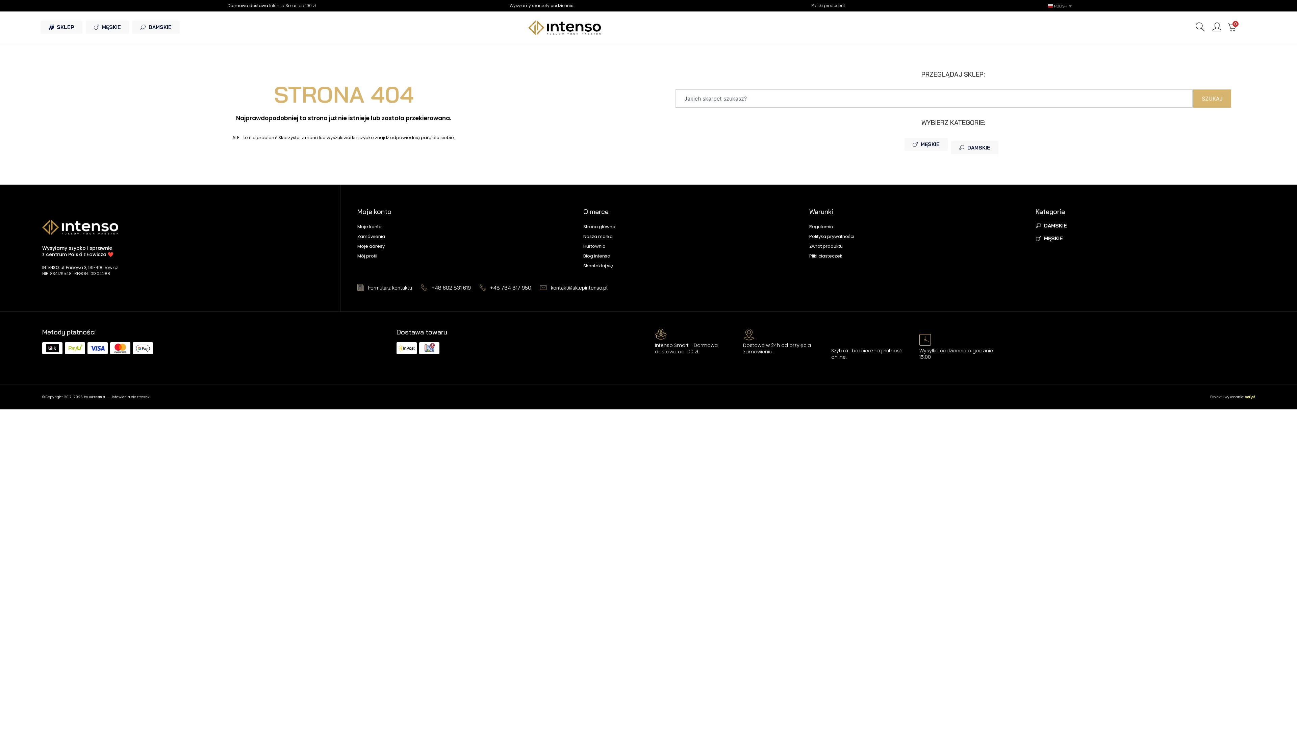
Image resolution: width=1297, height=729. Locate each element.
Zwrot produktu (826, 246)
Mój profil (367, 256)
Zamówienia (371, 236)
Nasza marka (598, 236)
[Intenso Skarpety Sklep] (648, 27)
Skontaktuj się (598, 266)
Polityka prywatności (831, 236)
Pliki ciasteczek (825, 256)
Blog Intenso (596, 256)
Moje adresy (371, 246)
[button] (1060, 6)
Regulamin (821, 226)
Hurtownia (594, 246)
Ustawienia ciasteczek (129, 397)
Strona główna (599, 226)
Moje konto (369, 226)
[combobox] (934, 98)
